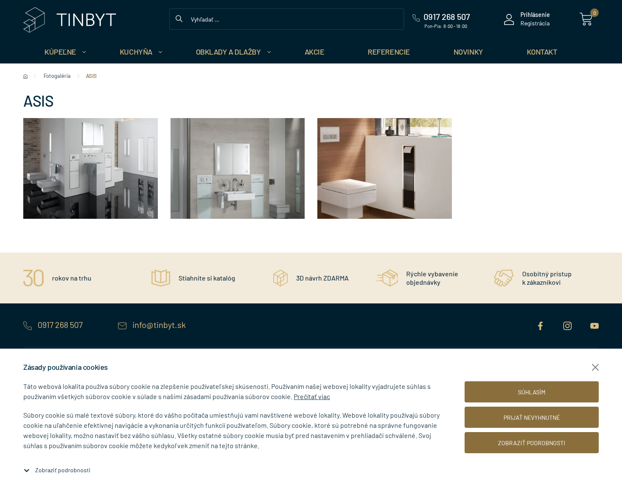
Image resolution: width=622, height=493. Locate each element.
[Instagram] (568, 324)
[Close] (595, 367)
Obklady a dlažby (228, 51)
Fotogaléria (57, 75)
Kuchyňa (136, 51)
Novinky (468, 51)
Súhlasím (531, 392)
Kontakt (542, 51)
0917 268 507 (60, 324)
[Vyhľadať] (179, 17)
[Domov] (25, 75)
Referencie (389, 51)
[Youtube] (594, 324)
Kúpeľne (60, 51)
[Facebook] (541, 324)
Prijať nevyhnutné (532, 417)
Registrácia (535, 23)
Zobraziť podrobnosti (63, 470)
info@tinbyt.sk (158, 324)
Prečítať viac (312, 396)
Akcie (315, 51)
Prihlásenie (535, 14)
